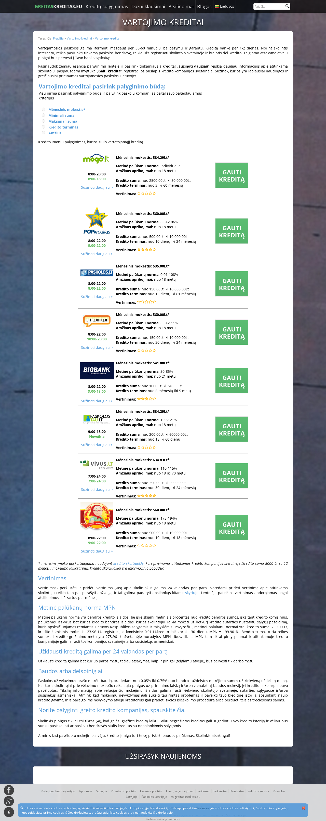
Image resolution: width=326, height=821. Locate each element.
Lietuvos (227, 6)
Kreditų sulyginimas (107, 6)
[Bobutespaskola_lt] (231, 295)
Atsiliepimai (181, 6)
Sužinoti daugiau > (97, 187)
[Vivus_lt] (96, 467)
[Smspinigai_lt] (97, 325)
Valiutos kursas (258, 791)
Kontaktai (237, 791)
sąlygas (203, 808)
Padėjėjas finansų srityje (58, 791)
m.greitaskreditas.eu (185, 796)
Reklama (203, 791)
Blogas (204, 6)
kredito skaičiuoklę (128, 563)
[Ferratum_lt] (231, 186)
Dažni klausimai (148, 6)
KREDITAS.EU (58, 6)
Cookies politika (151, 791)
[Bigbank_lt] (96, 275)
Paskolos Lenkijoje (154, 796)
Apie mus (85, 791)
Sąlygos (101, 791)
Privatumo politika (123, 791)
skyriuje (191, 592)
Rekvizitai (220, 791)
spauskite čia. (168, 710)
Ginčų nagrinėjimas (180, 791)
